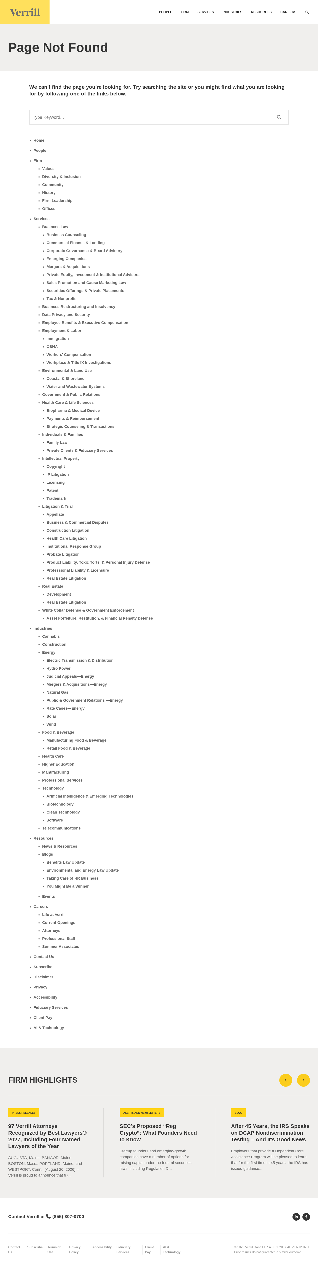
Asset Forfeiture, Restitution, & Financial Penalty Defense (100, 618)
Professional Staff (58, 938)
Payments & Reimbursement (73, 418)
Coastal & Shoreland (66, 378)
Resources (261, 12)
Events (48, 896)
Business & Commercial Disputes (78, 522)
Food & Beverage (58, 732)
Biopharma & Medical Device (73, 410)
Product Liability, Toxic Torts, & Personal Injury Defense (98, 562)
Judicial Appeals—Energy (70, 676)
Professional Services (62, 780)
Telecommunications (61, 828)
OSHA (52, 346)
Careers (288, 12)
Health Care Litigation (67, 538)
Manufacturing (55, 772)
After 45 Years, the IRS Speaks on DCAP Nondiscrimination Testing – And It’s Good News (270, 1132)
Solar (51, 716)
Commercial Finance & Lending (76, 243)
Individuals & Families (62, 434)
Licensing (56, 482)
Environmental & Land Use (67, 370)
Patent (52, 490)
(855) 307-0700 (68, 1216)
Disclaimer (43, 977)
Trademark (56, 498)
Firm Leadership (57, 200)
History (49, 192)
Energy (48, 652)
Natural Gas (57, 692)
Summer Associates (60, 946)
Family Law (57, 442)
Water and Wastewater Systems (76, 386)
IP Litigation (58, 474)
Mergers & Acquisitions (68, 267)
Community (53, 184)
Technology (53, 788)
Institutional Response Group (74, 546)
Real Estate (52, 586)
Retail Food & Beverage (68, 748)
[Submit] (279, 117)
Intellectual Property (61, 458)
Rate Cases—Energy (66, 708)
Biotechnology (60, 804)
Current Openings (58, 922)
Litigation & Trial (57, 506)
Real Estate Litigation (66, 578)
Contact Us (44, 957)
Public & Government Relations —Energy (85, 700)
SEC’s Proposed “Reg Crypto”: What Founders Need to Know (158, 1132)
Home (39, 140)
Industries (232, 12)
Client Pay (43, 1017)
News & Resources (59, 846)
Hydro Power (59, 668)
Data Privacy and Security (66, 314)
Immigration (58, 338)
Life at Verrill (54, 914)
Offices (48, 208)
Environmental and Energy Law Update (83, 870)
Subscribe (43, 967)
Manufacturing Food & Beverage (76, 740)
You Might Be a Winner (68, 886)
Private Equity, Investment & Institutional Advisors (93, 275)
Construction (54, 644)
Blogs (47, 854)
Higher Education (58, 764)
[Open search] (307, 12)
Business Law (55, 227)
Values (48, 169)
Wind (51, 724)
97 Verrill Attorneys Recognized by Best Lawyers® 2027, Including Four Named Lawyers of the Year (47, 1136)
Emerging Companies (67, 259)
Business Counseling (66, 235)
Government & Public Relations (71, 394)
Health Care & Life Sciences (68, 402)
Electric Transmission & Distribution (80, 660)
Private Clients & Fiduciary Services (80, 450)
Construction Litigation (68, 530)
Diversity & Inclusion (61, 176)
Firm (185, 12)
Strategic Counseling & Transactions (80, 426)
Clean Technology (63, 812)
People (165, 12)
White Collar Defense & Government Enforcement (88, 610)
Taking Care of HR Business (72, 878)
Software (55, 820)
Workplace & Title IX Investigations (79, 362)
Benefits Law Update (66, 862)
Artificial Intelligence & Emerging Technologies (90, 796)
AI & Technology (49, 1028)
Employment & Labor (61, 330)
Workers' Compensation (69, 354)
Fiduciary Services (51, 1007)
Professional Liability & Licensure (78, 570)
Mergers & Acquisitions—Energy (77, 684)
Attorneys (51, 930)
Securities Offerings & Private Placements (85, 291)
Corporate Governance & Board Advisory (84, 251)
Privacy (40, 987)
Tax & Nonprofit (61, 299)
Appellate (55, 514)
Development (59, 594)
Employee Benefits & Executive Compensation (85, 322)
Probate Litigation (63, 554)
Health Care (53, 756)
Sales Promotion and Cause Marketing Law (86, 283)
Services (206, 12)
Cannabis (51, 636)
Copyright (56, 466)
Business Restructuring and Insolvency (78, 307)
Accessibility (45, 997)
